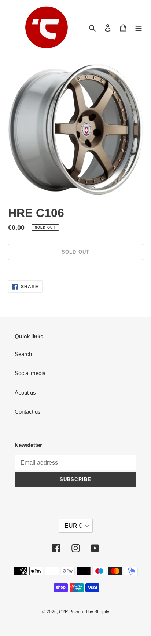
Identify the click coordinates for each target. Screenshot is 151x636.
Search (23, 354)
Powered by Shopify (89, 611)
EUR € (73, 526)
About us (25, 392)
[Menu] (138, 28)
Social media (30, 373)
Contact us (28, 411)
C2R (64, 611)
